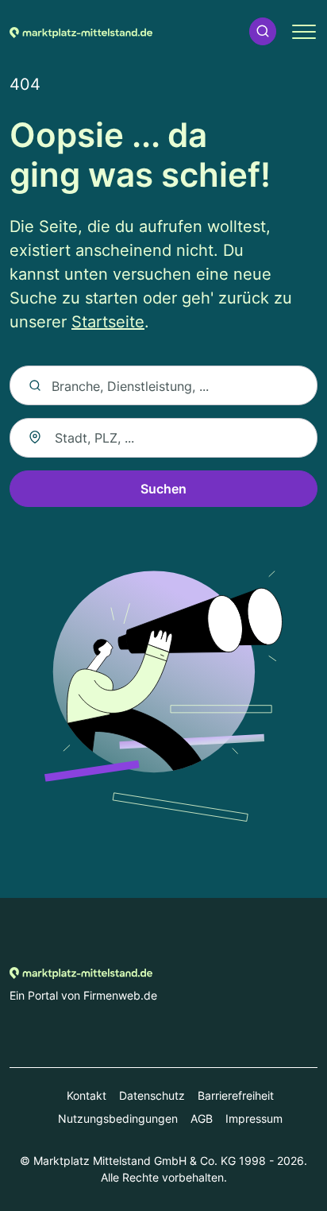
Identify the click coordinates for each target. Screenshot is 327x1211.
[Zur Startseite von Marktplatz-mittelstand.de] (81, 31)
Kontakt (86, 1095)
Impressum (254, 1118)
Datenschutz (152, 1095)
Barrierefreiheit (236, 1095)
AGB (201, 1118)
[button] (262, 31)
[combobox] (163, 438)
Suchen (163, 489)
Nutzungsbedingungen (118, 1118)
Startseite (107, 321)
